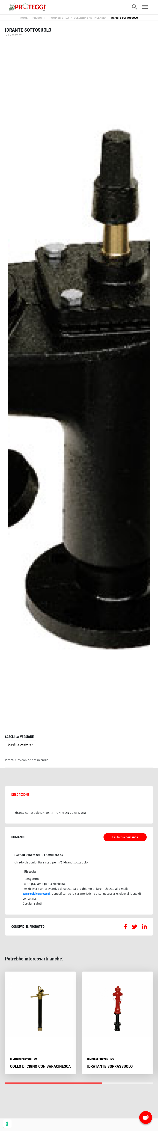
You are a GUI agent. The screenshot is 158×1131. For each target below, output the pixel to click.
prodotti (39, 18)
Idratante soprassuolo (110, 1066)
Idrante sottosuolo (124, 18)
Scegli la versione (19, 744)
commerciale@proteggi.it (37, 893)
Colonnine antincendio (90, 18)
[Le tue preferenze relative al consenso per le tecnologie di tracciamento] (7, 1124)
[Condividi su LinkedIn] (144, 927)
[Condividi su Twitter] (134, 927)
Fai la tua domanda (125, 837)
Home (24, 18)
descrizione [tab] (20, 795)
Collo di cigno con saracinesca (40, 1066)
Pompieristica (59, 18)
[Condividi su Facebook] (125, 927)
